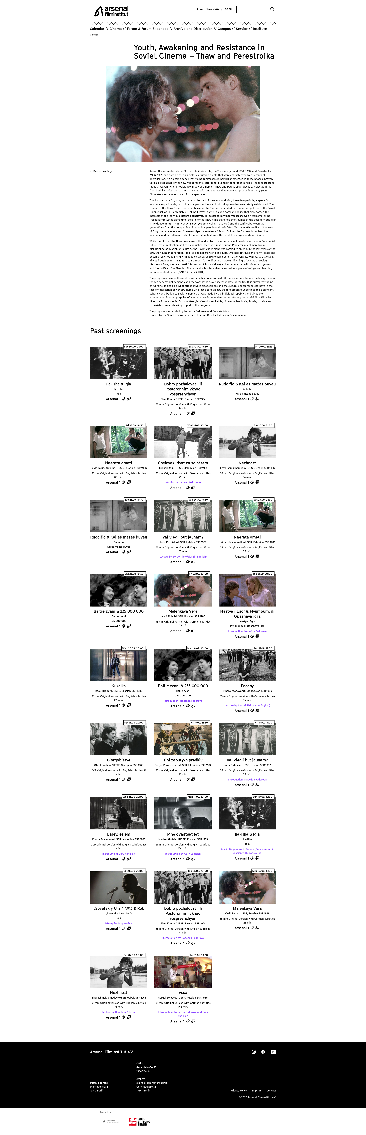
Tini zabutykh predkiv (183, 760)
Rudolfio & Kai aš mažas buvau (247, 384)
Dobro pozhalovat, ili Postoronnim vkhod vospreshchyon (183, 389)
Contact (271, 1090)
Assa (183, 992)
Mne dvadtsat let (183, 834)
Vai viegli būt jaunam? (183, 537)
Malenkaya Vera (183, 611)
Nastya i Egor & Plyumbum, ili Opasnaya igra (247, 614)
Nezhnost (247, 462)
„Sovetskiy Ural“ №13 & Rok (118, 908)
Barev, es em (118, 834)
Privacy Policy (238, 1090)
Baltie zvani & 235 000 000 (119, 611)
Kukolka (119, 685)
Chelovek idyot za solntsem (183, 462)
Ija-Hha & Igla (118, 384)
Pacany (247, 685)
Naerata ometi (118, 462)
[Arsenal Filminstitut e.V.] (111, 11)
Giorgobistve (118, 760)
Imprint (256, 1090)
